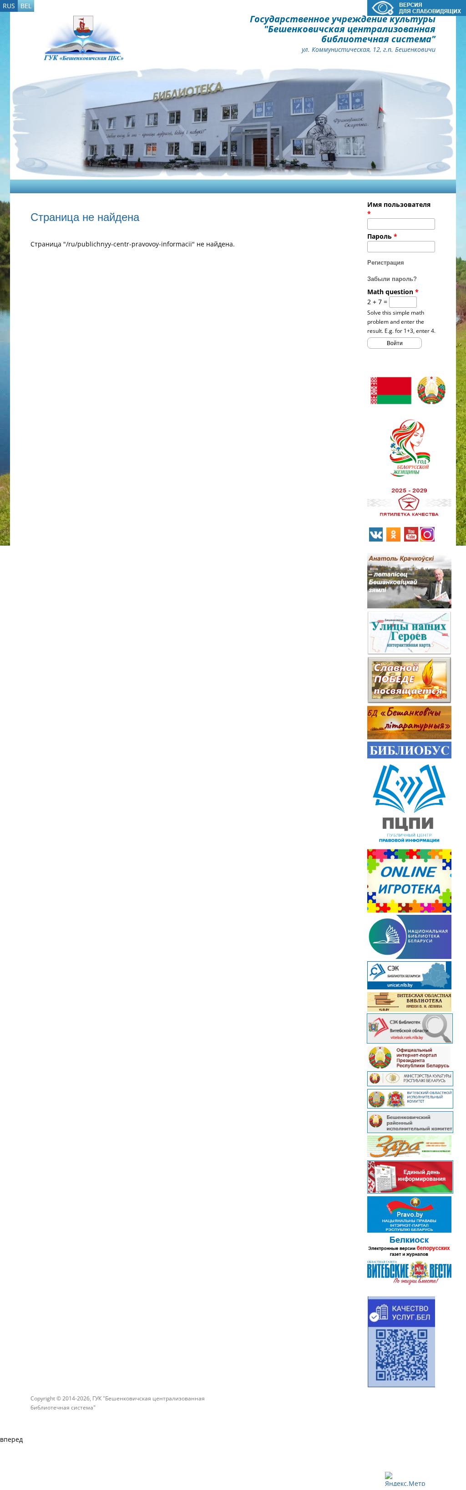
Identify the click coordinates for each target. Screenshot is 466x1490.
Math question (393, 291)
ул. (306, 49)
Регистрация (385, 262)
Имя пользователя (399, 209)
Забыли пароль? (392, 279)
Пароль (382, 236)
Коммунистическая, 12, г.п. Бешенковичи (374, 49)
